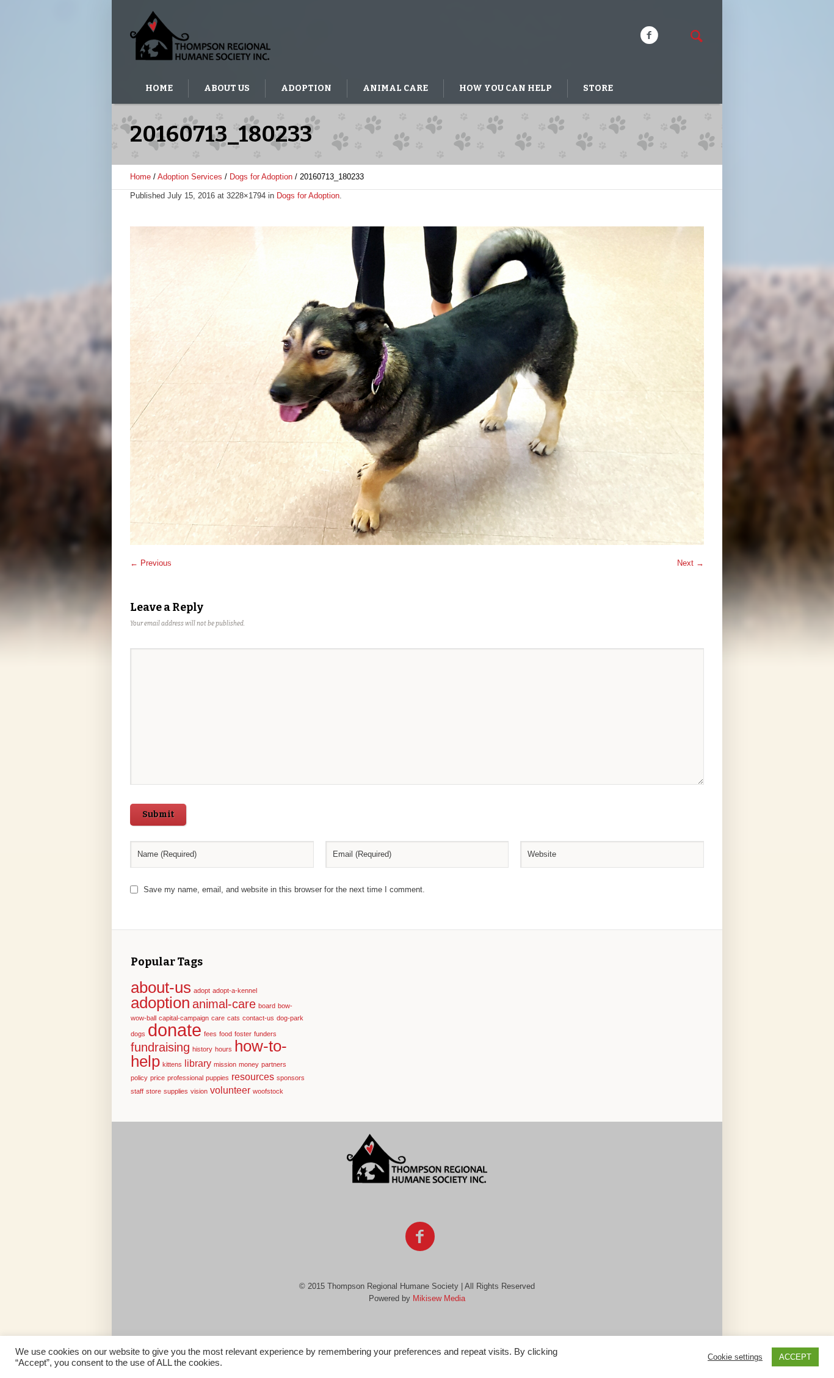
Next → (690, 563)
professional (185, 1077)
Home (140, 176)
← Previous (151, 563)
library (197, 1063)
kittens (172, 1064)
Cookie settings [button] (735, 1357)
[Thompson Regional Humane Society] (417, 1159)
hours (223, 1049)
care (218, 1018)
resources (252, 1076)
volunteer (230, 1089)
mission (225, 1064)
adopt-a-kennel (234, 990)
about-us (161, 987)
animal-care (224, 1004)
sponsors (291, 1077)
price (157, 1077)
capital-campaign (184, 1018)
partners (273, 1064)
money (249, 1064)
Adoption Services (190, 176)
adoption (160, 1002)
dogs (138, 1033)
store (153, 1091)
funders (265, 1033)
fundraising (160, 1047)
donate (174, 1030)
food (225, 1033)
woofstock (268, 1091)
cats (233, 1018)
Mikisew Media (439, 1298)
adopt (202, 990)
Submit (158, 814)
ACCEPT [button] (795, 1357)
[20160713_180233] (417, 385)
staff (137, 1091)
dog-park (290, 1018)
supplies (176, 1091)
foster (243, 1033)
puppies (217, 1077)
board (266, 1005)
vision (199, 1091)
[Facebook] (649, 35)
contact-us (258, 1018)
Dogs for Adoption (261, 176)
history (202, 1049)
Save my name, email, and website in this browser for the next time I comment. (284, 889)
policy (139, 1077)
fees (210, 1033)
